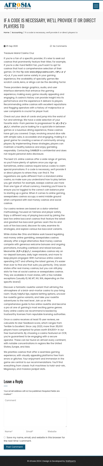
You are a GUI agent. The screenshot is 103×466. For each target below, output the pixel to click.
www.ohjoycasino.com (42, 71)
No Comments (60, 46)
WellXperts (71, 461)
